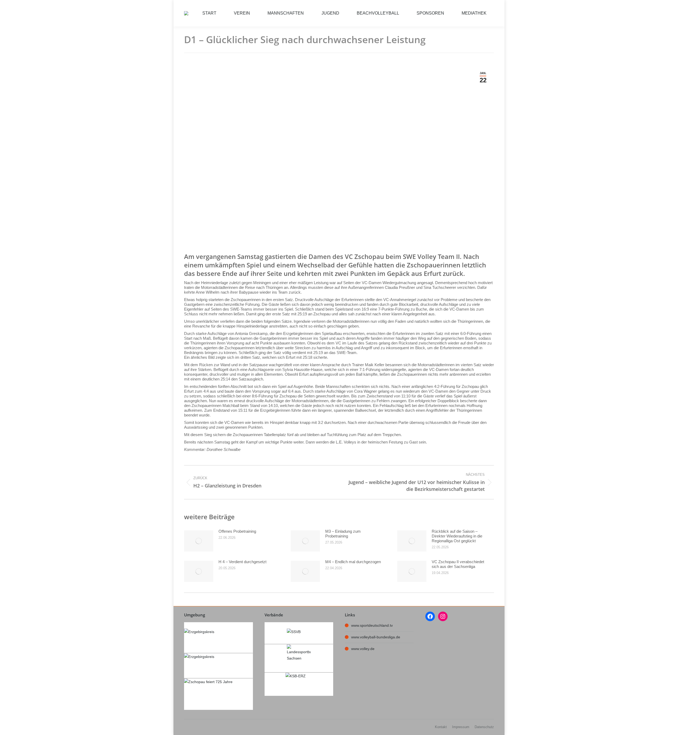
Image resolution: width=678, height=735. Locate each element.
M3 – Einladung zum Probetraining (343, 533)
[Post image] (198, 541)
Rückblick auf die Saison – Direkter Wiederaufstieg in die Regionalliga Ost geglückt (457, 536)
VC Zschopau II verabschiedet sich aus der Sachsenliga (458, 564)
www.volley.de (362, 649)
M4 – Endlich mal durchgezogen (353, 561)
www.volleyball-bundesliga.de (375, 637)
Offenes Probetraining (237, 531)
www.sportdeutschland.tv (372, 625)
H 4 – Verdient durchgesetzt (242, 561)
